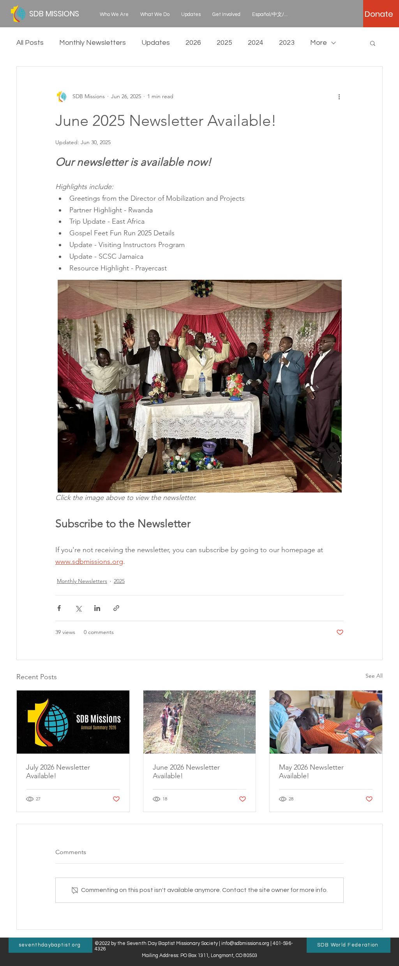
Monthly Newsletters (92, 42)
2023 (287, 42)
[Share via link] (116, 608)
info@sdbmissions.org (245, 943)
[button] (114, 14)
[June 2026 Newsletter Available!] (199, 722)
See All (374, 675)
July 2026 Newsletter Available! (58, 771)
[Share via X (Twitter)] (78, 608)
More (318, 42)
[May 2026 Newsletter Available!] (326, 722)
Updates (155, 42)
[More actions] (339, 96)
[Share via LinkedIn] (97, 608)
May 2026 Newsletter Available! (311, 771)
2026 (193, 42)
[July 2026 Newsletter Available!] (73, 722)
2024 (255, 42)
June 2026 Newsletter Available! (186, 771)
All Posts (30, 42)
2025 (224, 42)
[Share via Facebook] (59, 608)
